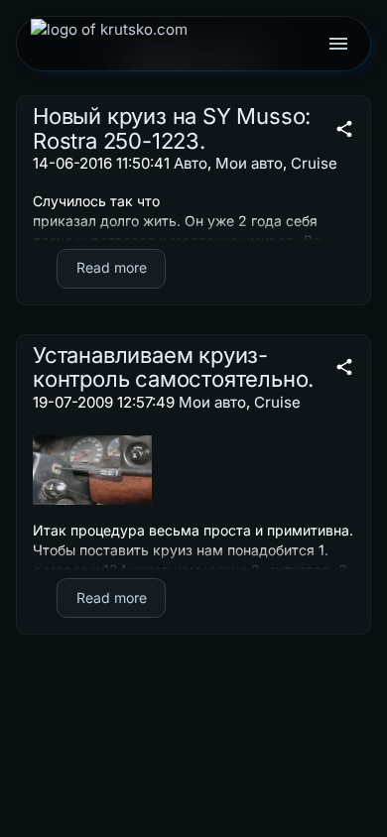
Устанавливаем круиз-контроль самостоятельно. (173, 367)
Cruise (314, 163)
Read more (111, 267)
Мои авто (249, 163)
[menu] (338, 43)
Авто (190, 163)
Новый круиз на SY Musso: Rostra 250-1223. (172, 128)
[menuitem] (109, 43)
